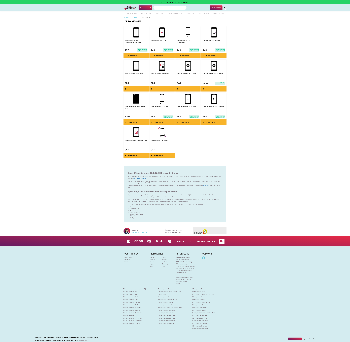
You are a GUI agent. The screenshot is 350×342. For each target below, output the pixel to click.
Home (126, 17)
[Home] (130, 7)
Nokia (152, 262)
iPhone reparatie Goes (164, 297)
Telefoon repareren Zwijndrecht (132, 323)
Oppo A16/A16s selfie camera (186, 73)
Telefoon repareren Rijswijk (131, 310)
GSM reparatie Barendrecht (200, 289)
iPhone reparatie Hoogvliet (166, 302)
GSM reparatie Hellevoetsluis (201, 302)
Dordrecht (127, 259)
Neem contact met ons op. (139, 232)
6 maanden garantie (203, 13)
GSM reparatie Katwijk (199, 310)
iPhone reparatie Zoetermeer (166, 320)
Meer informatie (83, 340)
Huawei (152, 259)
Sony (151, 266)
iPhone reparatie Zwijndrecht (166, 323)
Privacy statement (182, 281)
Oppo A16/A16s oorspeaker (134, 73)
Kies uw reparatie (145, 7)
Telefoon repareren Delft (130, 294)
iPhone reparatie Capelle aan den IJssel (169, 291)
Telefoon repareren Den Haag (131, 297)
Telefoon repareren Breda (130, 291)
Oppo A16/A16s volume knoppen (213, 107)
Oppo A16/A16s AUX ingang (159, 107)
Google (164, 257)
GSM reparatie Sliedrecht (199, 326)
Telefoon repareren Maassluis (132, 307)
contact (205, 185)
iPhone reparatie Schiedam (166, 313)
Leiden (126, 262)
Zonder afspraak (160, 13)
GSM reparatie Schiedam (199, 323)
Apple (152, 257)
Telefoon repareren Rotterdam (132, 315)
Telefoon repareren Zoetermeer (132, 320)
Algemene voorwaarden (183, 279)
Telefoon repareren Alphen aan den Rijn (134, 289)
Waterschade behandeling (184, 262)
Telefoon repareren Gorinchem (132, 302)
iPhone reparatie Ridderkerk (166, 310)
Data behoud (190, 13)
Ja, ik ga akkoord (295, 339)
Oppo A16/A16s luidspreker (160, 73)
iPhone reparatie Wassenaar (166, 318)
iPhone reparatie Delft (164, 294)
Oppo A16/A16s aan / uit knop (186, 107)
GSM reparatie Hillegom (199, 305)
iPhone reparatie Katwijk (165, 305)
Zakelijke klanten (181, 272)
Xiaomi (164, 266)
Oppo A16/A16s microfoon (211, 40)
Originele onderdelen (218, 13)
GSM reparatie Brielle (198, 291)
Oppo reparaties (134, 17)
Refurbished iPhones (182, 259)
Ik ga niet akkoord (308, 339)
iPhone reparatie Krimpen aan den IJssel (170, 307)
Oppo (152, 264)
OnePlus (164, 262)
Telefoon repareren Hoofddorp (132, 305)
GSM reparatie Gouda (198, 299)
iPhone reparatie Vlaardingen (166, 315)
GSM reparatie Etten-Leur (200, 297)
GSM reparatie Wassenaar (200, 328)
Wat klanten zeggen (182, 264)
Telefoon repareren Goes (130, 299)
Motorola (165, 259)
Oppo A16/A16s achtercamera (213, 73)
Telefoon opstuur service (183, 270)
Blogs (178, 283)
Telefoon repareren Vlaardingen (132, 318)
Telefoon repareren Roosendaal (132, 313)
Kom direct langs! (132, 13)
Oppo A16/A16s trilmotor (159, 140)
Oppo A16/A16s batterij (159, 40)
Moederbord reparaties (183, 257)
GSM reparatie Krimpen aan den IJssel (203, 313)
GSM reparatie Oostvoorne (200, 318)
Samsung (165, 264)
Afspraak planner (216, 7)
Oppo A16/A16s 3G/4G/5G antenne (136, 140)
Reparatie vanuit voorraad (176, 13)
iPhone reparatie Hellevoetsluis (167, 299)
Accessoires (180, 275)
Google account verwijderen (184, 277)
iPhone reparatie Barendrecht (167, 289)
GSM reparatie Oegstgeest (200, 315)
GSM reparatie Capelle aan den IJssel (203, 294)
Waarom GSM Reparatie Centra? (186, 266)
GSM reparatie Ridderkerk (200, 320)
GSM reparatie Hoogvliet (199, 307)
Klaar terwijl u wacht (146, 13)
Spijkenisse (128, 257)
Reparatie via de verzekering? (185, 268)
